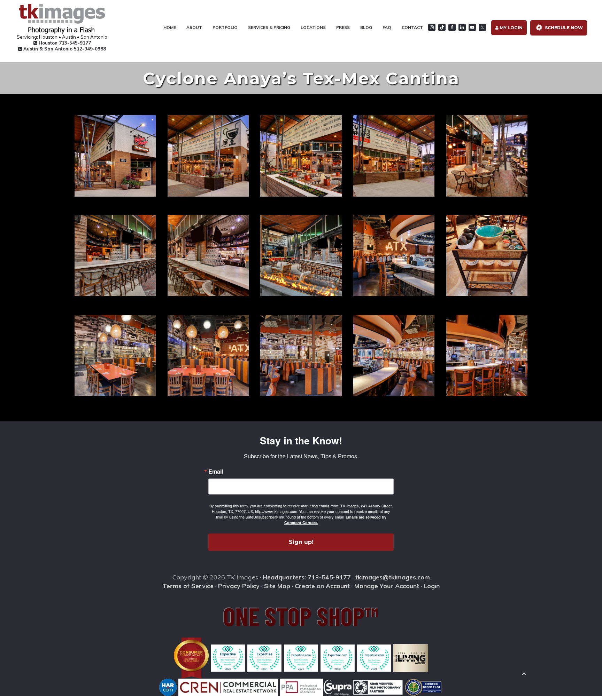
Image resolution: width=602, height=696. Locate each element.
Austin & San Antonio (64, 49)
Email (215, 471)
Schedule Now (563, 27)
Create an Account (322, 586)
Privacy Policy (239, 586)
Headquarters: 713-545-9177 (307, 577)
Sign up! (301, 542)
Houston (64, 43)
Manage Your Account (386, 586)
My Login (511, 27)
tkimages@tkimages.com (392, 577)
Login (432, 586)
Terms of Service (188, 586)
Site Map (277, 586)
